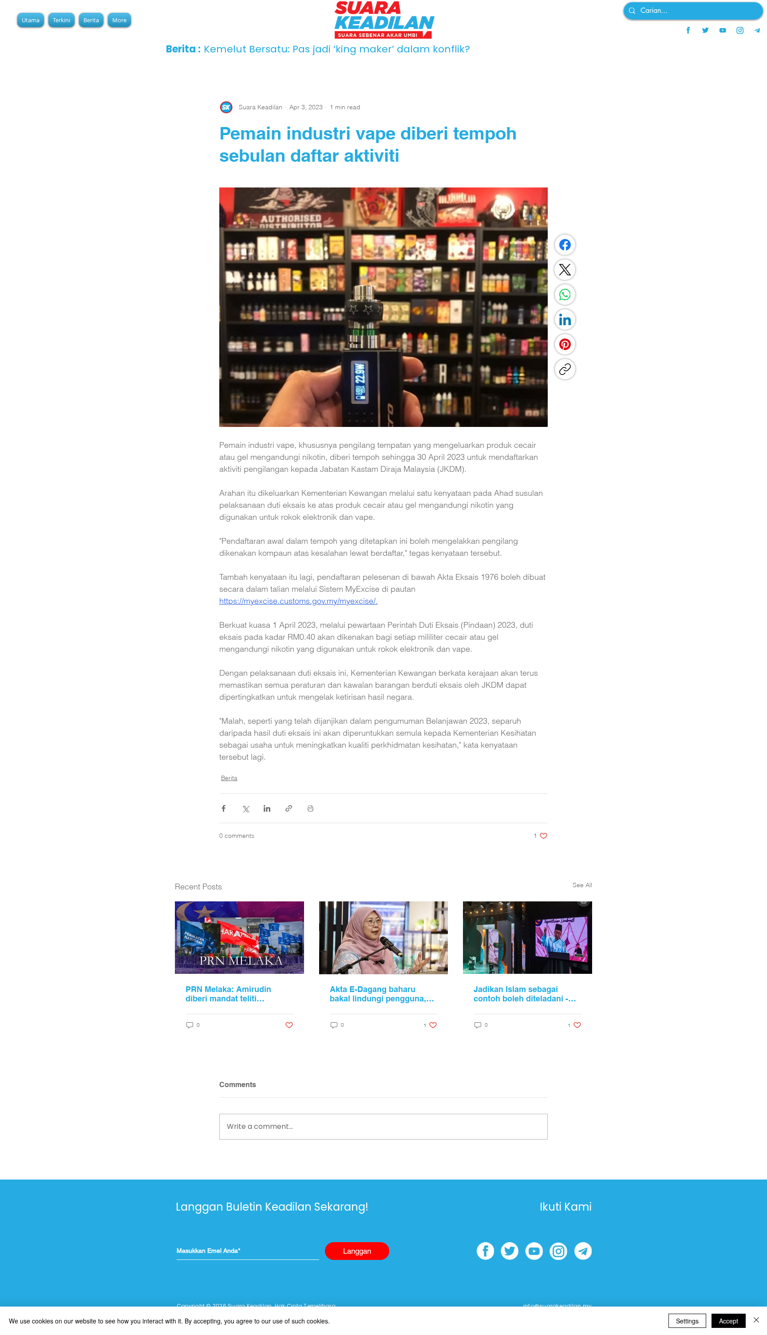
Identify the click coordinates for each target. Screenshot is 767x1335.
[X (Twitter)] (565, 269)
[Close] (756, 1321)
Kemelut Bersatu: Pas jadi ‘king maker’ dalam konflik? (337, 49)
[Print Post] (310, 808)
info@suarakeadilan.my (557, 1306)
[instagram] (740, 30)
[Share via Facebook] (223, 808)
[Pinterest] (565, 344)
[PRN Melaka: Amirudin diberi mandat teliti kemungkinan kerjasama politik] (239, 937)
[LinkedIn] (565, 319)
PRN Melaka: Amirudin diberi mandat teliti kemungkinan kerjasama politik (232, 993)
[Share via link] (289, 808)
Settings (687, 1320)
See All (582, 885)
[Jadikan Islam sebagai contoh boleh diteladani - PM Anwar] (527, 937)
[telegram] (757, 30)
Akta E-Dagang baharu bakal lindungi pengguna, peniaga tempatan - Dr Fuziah (378, 993)
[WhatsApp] (565, 294)
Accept (728, 1320)
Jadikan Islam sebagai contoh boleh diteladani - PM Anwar (521, 993)
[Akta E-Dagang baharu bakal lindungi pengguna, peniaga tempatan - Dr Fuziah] (383, 937)
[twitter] (705, 30)
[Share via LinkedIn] (267, 808)
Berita (229, 778)
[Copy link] (565, 369)
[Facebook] (565, 245)
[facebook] (688, 30)
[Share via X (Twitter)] (245, 808)
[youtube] (722, 30)
